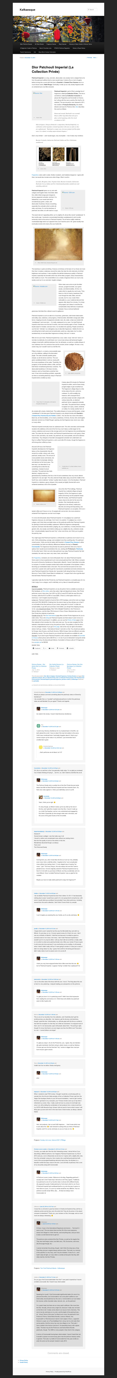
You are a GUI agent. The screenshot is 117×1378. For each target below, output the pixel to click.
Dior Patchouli (78, 677)
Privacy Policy (24, 1360)
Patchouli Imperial (45, 679)
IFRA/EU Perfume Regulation (62, 48)
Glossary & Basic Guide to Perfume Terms (80, 44)
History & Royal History (79, 48)
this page (56, 627)
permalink (36, 681)
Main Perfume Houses (26, 44)
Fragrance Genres (51, 44)
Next (95, 57)
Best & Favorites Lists (45, 48)
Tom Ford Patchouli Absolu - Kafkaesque (52, 1268)
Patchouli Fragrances (61, 676)
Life (35, 52)
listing (47, 618)
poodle (36, 928)
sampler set (37, 642)
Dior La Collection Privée (49, 677)
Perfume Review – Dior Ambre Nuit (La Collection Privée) (39, 666)
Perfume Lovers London (40, 1149)
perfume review (66, 679)
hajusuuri (36, 1091)
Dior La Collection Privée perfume (65, 677)
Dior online (46, 591)
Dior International (51, 615)
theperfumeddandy (39, 831)
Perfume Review (71, 676)
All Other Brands (39, 44)
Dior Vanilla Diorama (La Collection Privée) (56, 665)
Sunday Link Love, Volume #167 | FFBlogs (53, 1140)
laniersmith (37, 979)
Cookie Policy (24, 1362)
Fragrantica (35, 175)
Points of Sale (72, 620)
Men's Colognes (51, 676)
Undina (36, 893)
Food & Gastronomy (25, 52)
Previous (89, 57)
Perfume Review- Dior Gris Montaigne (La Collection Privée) (74, 666)
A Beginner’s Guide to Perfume (28, 48)
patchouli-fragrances (55, 679)
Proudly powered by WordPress (63, 1371)
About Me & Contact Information (47, 52)
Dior (77, 107)
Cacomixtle (37, 768)
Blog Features (62, 44)
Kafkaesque (27, 9)
